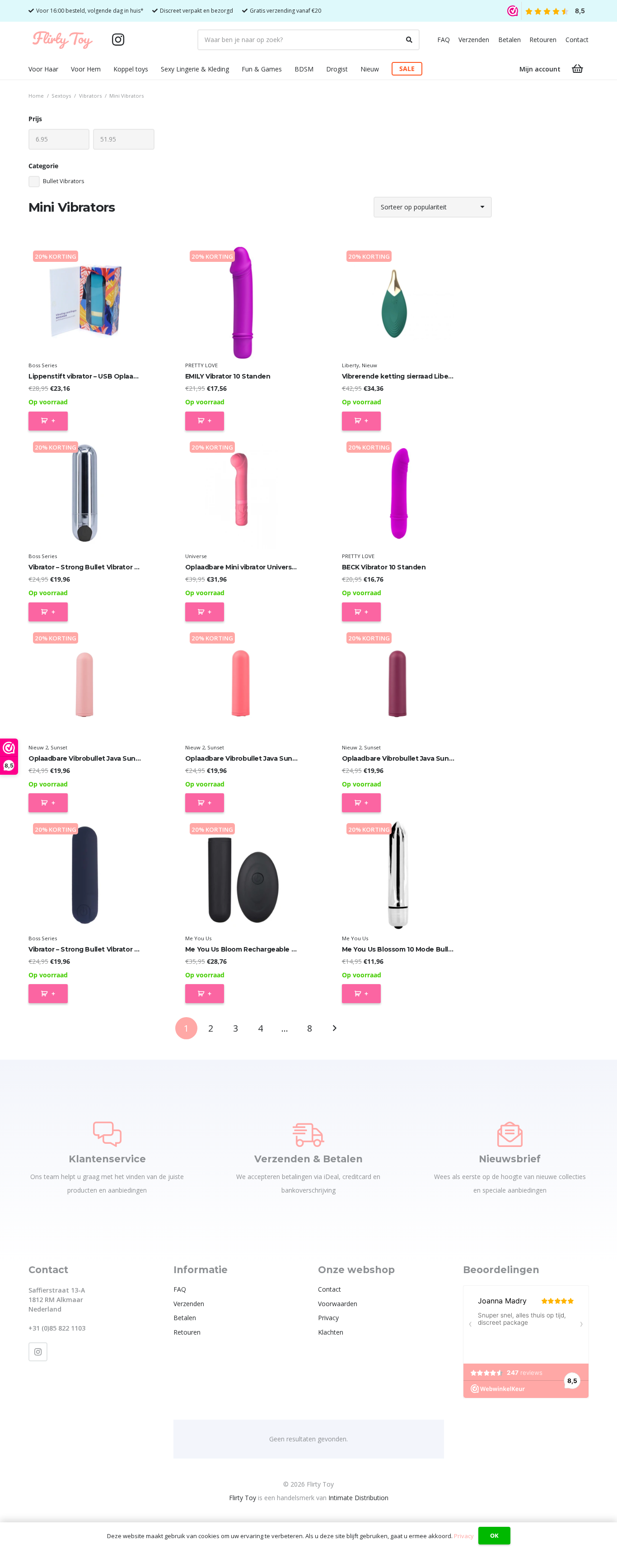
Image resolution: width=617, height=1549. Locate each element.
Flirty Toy (242, 1497)
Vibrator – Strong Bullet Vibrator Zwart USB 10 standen (117, 949)
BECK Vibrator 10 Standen (384, 567)
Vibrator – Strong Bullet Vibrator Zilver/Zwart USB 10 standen (127, 567)
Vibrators (90, 95)
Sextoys (61, 95)
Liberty (350, 365)
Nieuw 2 (38, 747)
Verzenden (473, 39)
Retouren (542, 39)
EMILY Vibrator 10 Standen (228, 376)
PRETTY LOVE (201, 365)
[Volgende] (334, 1028)
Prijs (35, 118)
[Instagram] (118, 39)
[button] (63, 69)
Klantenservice (107, 1159)
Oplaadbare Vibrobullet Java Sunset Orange (257, 758)
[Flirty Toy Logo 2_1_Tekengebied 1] (62, 39)
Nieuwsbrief (510, 1159)
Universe (196, 556)
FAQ (443, 39)
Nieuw (369, 365)
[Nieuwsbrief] (510, 1134)
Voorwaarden (337, 1303)
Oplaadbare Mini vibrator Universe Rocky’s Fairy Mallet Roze (282, 567)
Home (36, 95)
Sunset (59, 747)
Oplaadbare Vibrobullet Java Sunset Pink (95, 758)
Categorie (43, 165)
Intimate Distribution (358, 1497)
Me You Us (198, 938)
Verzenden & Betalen (308, 1159)
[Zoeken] (409, 39)
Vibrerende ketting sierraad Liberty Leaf (408, 376)
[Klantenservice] (107, 1134)
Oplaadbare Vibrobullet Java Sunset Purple (412, 758)
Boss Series (42, 365)
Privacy (328, 1317)
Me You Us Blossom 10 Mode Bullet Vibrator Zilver (422, 949)
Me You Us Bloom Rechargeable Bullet (248, 949)
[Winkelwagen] (578, 69)
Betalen (509, 39)
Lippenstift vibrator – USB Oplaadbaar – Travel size (110, 376)
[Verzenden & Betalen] (308, 1134)
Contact (577, 39)
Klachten (330, 1332)
